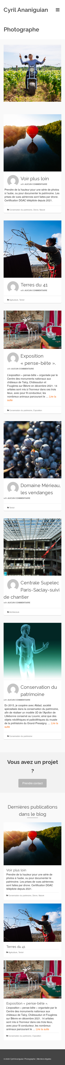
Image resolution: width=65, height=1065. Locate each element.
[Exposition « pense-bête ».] (32, 330)
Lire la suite (42, 1029)
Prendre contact (32, 783)
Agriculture (13, 300)
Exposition (37, 410)
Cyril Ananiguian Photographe (26, 19)
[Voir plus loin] (32, 142)
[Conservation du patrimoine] (32, 651)
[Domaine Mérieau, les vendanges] (32, 449)
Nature (42, 209)
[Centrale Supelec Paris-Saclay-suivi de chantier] (32, 547)
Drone (35, 209)
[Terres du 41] (32, 249)
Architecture (14, 612)
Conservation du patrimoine (20, 209)
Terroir (21, 300)
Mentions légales (44, 1059)
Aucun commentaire (36, 184)
